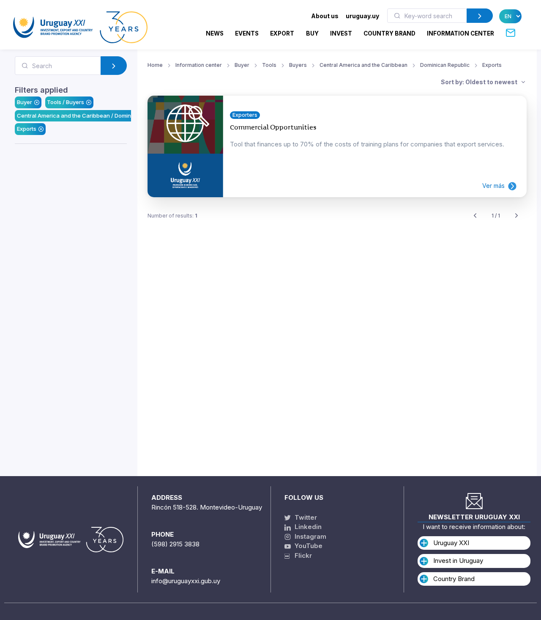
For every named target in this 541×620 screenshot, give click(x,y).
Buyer (24, 102)
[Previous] (475, 216)
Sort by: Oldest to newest (480, 81)
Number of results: (172, 215)
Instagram (309, 536)
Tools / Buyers (65, 102)
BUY (312, 33)
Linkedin (307, 527)
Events (247, 33)
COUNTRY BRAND (389, 33)
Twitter (305, 517)
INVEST (341, 33)
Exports (26, 128)
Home (155, 65)
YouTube (307, 546)
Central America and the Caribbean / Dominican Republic (92, 115)
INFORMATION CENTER (460, 33)
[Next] (516, 216)
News (215, 33)
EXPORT (282, 33)
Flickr (301, 555)
